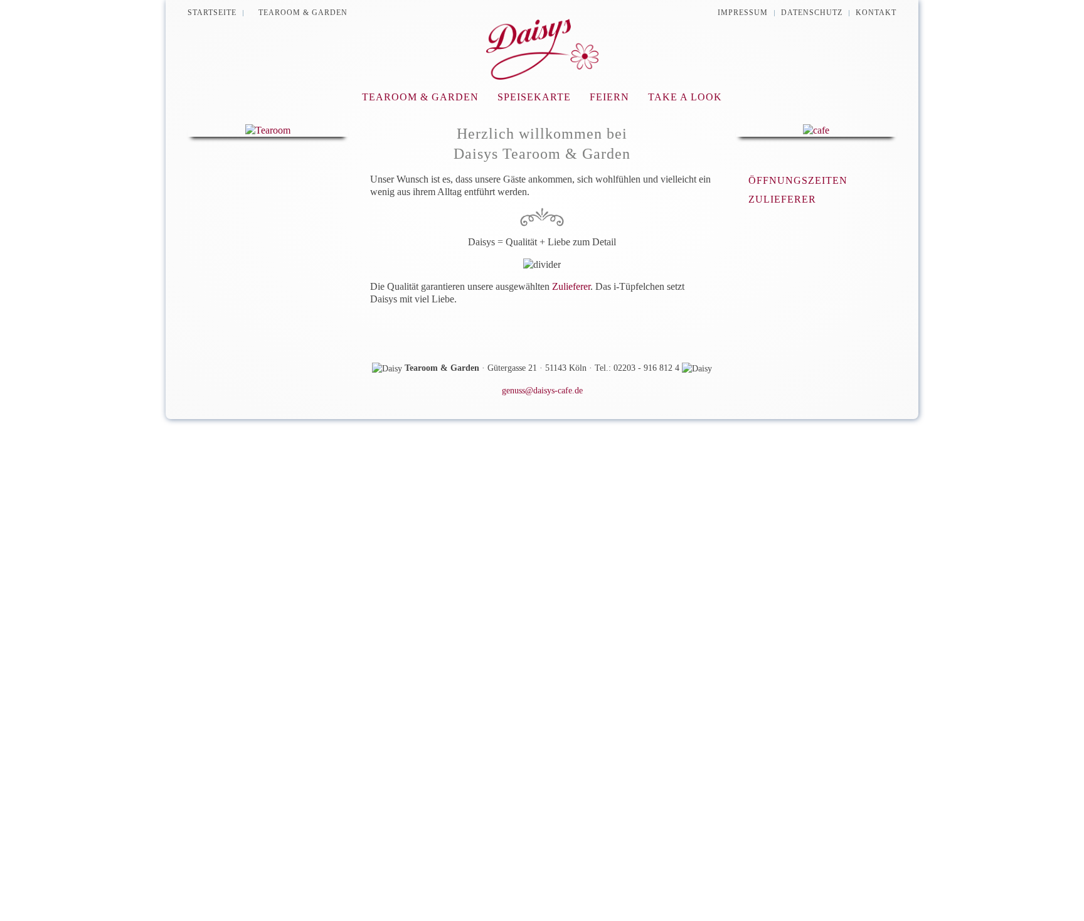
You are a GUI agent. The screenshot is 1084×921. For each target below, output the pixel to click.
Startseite (212, 12)
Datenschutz (811, 12)
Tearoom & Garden (303, 12)
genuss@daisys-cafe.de (542, 390)
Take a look (685, 97)
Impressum (743, 12)
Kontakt (876, 12)
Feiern (609, 97)
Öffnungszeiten (798, 180)
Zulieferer (571, 286)
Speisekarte (534, 97)
